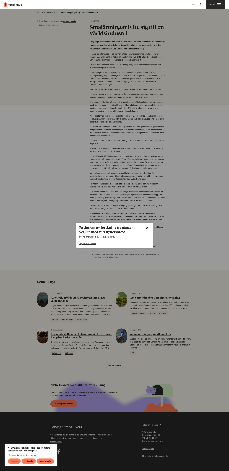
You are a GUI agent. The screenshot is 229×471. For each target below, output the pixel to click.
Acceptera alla (45, 461)
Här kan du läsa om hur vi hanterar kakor (23, 455)
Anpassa (14, 461)
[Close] (147, 228)
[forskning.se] (11, 4)
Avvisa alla (28, 461)
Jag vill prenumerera (87, 244)
